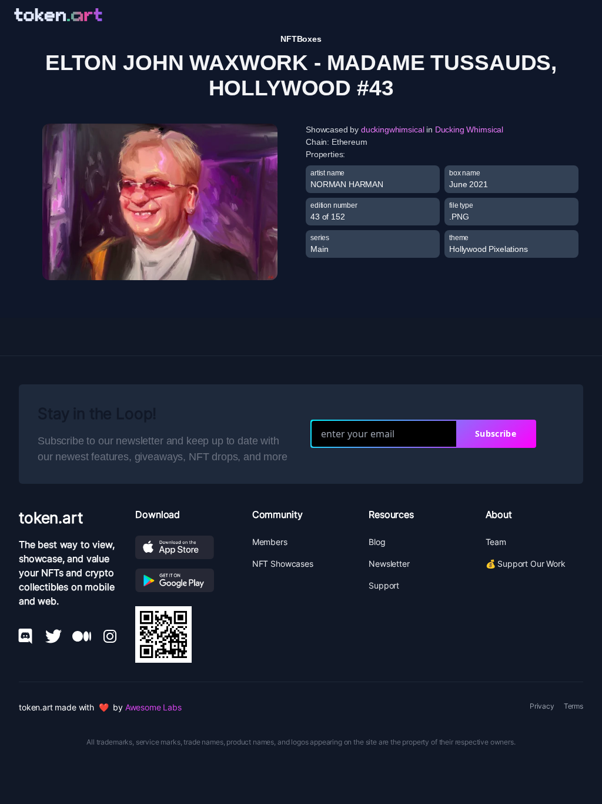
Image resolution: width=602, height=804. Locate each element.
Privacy (542, 706)
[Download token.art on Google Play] (184, 580)
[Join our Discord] (25, 636)
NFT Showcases (282, 564)
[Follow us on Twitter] (53, 636)
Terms (573, 706)
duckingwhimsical (392, 129)
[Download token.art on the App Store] (184, 547)
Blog (377, 542)
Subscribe (495, 433)
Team (496, 542)
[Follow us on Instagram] (110, 636)
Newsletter (389, 564)
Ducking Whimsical (469, 129)
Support (384, 585)
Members (269, 542)
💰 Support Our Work (526, 564)
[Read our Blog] (82, 636)
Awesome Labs (153, 707)
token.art (51, 518)
